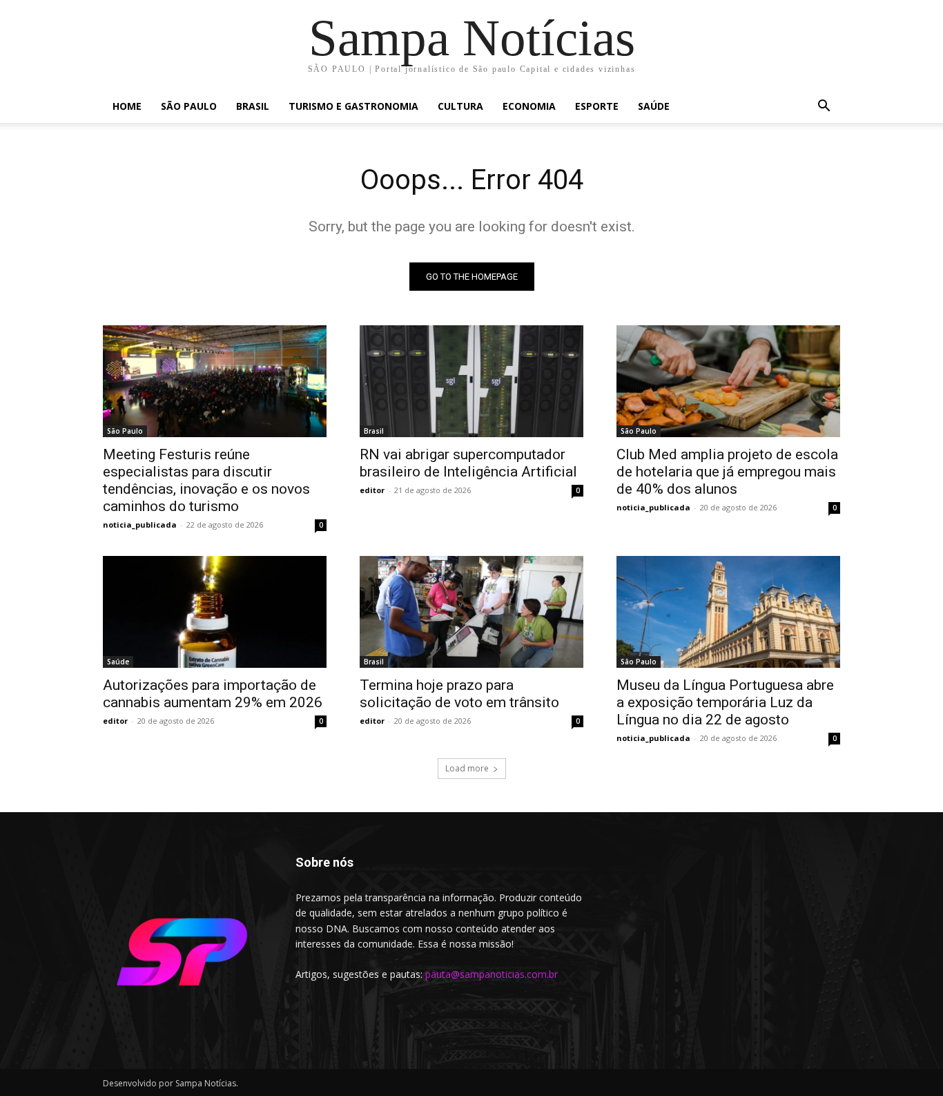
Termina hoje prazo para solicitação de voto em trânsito (459, 694)
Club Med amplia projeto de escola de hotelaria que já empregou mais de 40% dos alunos (727, 471)
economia (529, 106)
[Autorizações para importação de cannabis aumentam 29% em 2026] (215, 612)
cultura (460, 106)
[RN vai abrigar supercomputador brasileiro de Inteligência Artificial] (471, 381)
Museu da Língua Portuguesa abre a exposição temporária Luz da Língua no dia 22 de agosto (725, 702)
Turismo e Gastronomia (353, 106)
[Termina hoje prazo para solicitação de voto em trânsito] (471, 612)
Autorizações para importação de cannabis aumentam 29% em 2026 (212, 694)
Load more (467, 768)
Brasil (252, 106)
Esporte (597, 106)
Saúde (654, 106)
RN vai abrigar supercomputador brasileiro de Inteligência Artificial (468, 463)
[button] (823, 107)
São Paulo (189, 106)
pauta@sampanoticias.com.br (491, 974)
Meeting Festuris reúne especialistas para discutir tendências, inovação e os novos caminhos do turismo (206, 480)
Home (127, 106)
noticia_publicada (140, 524)
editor (372, 490)
